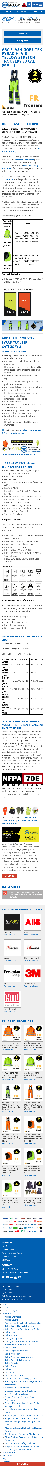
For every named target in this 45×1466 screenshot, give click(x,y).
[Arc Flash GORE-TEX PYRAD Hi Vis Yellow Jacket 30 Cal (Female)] (33, 1062)
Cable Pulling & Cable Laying (17, 1360)
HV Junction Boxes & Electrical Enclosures (23, 1418)
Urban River (28, 1296)
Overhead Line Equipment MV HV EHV (22, 1434)
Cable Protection (12, 1354)
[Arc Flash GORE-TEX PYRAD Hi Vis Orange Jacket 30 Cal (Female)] (33, 1033)
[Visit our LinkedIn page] (11, 1277)
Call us (7, 11)
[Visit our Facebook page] (7, 1277)
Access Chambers (13, 1317)
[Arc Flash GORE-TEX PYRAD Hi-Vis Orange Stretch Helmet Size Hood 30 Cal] (11, 1156)
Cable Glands (11, 1335)
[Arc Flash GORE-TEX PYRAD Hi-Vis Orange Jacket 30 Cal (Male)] (11, 1033)
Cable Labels (10, 1347)
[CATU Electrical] (12, 999)
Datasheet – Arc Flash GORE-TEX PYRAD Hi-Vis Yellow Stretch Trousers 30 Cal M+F (25, 894)
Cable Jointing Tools (14, 1338)
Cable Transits (11, 1363)
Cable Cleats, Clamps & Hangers (19, 1326)
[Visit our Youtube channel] (15, 1277)
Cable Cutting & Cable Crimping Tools (22, 1329)
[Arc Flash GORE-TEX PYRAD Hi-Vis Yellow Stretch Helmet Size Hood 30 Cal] (33, 1156)
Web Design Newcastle (11, 1296)
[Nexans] (12, 947)
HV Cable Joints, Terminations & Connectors (25, 1415)
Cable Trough (11, 1366)
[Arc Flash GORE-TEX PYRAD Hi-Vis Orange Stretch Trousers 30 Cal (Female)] (33, 1092)
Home (4, 18)
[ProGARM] (12, 922)
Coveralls (32, 820)
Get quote (22, 11)
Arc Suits (22, 820)
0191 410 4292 (11, 1269)
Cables (8, 1369)
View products (7, 1050)
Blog (4, 1458)
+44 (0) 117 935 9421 (19, 1272)
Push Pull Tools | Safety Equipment (21, 1443)
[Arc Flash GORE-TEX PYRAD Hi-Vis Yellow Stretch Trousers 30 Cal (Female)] (11, 1092)
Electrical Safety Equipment (17, 1387)
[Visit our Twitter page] (3, 1277)
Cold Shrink (10, 1372)
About (5, 1307)
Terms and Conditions (11, 1286)
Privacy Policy (7, 1289)
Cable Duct (10, 1332)
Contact (37, 11)
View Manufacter (10, 934)
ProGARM (9, 179)
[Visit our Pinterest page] (19, 1277)
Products (13, 18)
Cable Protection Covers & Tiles (19, 1357)
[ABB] (33, 922)
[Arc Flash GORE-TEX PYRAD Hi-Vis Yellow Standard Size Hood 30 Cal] (11, 1188)
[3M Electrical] (33, 973)
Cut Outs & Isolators (14, 1375)
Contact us (23, 33)
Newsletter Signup (11, 1310)
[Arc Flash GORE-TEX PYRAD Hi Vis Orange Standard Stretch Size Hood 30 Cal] (33, 1124)
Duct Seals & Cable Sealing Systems (21, 1378)
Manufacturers (9, 1452)
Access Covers (11, 1320)
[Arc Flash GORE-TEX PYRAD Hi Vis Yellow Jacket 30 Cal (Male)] (11, 1062)
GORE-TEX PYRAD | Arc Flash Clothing (20, 19)
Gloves (28, 817)
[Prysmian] (12, 973)
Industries (7, 1455)
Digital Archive (7, 1293)
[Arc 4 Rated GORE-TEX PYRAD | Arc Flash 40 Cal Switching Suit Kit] (33, 1188)
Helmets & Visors (10, 823)
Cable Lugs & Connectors (16, 1350)
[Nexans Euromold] (33, 947)
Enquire (9, 875)
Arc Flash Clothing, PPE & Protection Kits (23, 1323)
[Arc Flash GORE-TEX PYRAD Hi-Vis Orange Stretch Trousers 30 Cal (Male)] (11, 1124)
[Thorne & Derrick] (14, 5)
